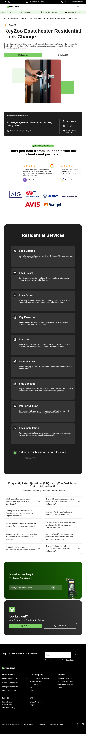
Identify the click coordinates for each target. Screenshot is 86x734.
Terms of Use (28, 724)
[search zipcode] (53, 588)
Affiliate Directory (8, 708)
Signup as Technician (65, 681)
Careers (60, 687)
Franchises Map (36, 681)
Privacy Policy (41, 724)
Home (6, 18)
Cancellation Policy (56, 724)
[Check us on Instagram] (9, 1)
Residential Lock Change (67, 18)
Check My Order (36, 702)
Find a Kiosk (7, 702)
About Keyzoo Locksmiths (39, 678)
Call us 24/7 (64, 55)
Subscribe (78, 655)
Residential (50, 18)
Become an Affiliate (64, 678)
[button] (23, 501)
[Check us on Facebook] (4, 1)
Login (32, 705)
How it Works (7, 705)
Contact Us (34, 684)
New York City (26, 18)
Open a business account (66, 684)
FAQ (31, 687)
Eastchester (38, 18)
